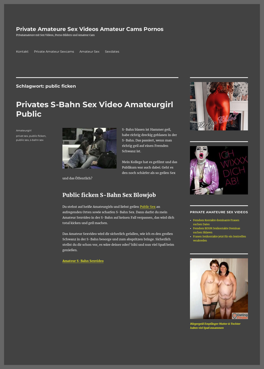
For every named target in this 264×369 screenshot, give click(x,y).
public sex (22, 139)
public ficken (37, 135)
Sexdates (112, 51)
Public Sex (148, 207)
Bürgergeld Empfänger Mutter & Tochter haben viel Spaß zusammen (215, 326)
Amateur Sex (89, 51)
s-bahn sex (36, 139)
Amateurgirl (24, 130)
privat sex (22, 135)
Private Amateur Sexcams (54, 51)
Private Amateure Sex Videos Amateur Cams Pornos (90, 29)
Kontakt (22, 51)
